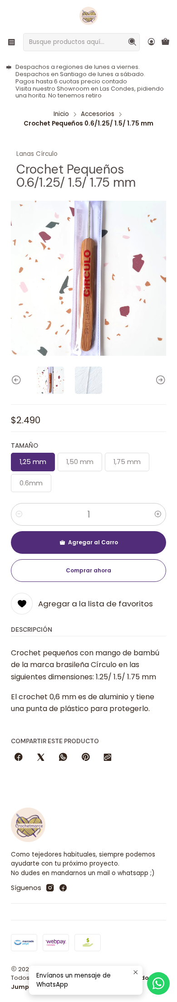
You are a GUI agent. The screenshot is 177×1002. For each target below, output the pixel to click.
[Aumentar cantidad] (158, 514)
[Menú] (11, 42)
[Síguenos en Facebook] (63, 887)
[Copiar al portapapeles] (107, 758)
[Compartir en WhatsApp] (63, 758)
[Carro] (165, 42)
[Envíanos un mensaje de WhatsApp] (158, 983)
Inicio (61, 114)
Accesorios (97, 114)
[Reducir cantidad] (19, 514)
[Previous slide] (18, 380)
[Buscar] (132, 42)
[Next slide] (159, 380)
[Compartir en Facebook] (18, 758)
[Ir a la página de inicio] (88, 16)
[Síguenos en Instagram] (49, 887)
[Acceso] (151, 42)
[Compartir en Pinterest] (85, 758)
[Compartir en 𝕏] (41, 758)
